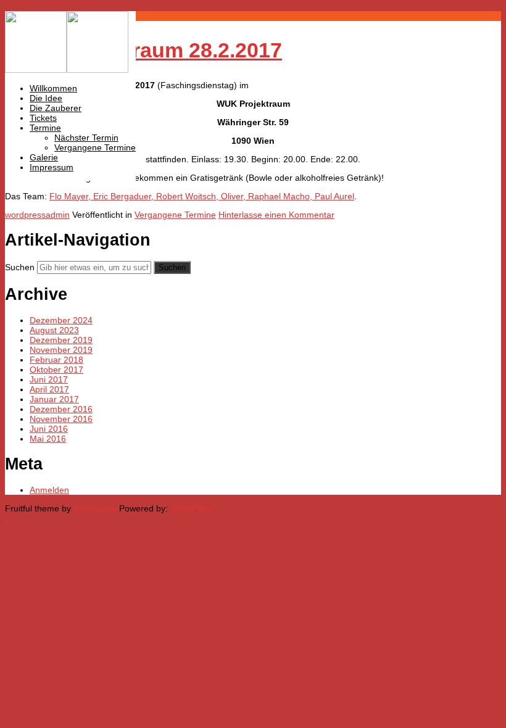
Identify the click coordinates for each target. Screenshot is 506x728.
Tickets (43, 118)
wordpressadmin (37, 215)
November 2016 (61, 419)
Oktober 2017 (56, 369)
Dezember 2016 (61, 409)
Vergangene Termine (95, 147)
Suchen (20, 267)
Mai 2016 (48, 439)
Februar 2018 (56, 360)
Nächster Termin (86, 138)
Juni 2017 (49, 379)
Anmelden (49, 490)
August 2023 (54, 330)
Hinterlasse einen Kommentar (276, 215)
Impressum (51, 167)
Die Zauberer (55, 108)
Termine (45, 128)
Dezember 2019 (61, 340)
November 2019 (61, 350)
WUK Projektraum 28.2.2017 (143, 50)
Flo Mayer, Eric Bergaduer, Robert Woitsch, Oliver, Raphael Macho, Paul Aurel (201, 196)
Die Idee (46, 98)
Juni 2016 (49, 429)
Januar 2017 (54, 399)
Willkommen (53, 88)
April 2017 (49, 389)
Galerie (44, 157)
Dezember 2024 (61, 320)
